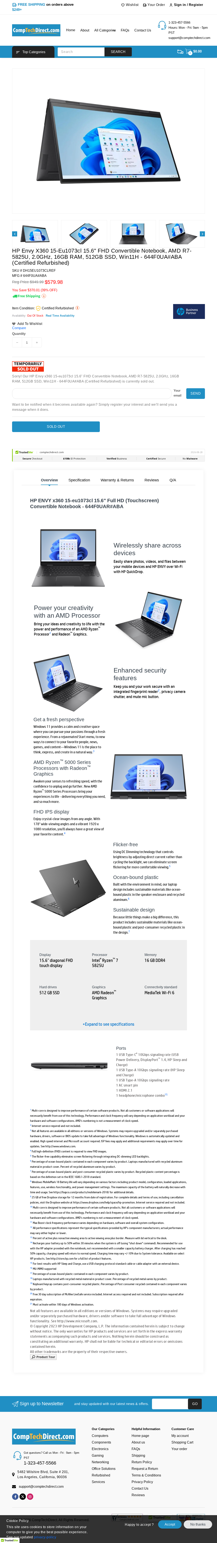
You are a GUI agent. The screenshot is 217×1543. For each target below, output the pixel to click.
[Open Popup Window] (43, 1357)
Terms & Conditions (146, 1475)
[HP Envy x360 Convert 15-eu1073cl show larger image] (148, 776)
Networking (100, 1462)
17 (31, 1272)
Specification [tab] (79, 480)
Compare (19, 328)
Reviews (138, 1495)
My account (180, 1436)
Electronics (100, 1449)
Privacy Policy (142, 1482)
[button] (33, 52)
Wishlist (132, 5)
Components (101, 1442)
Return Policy (142, 1462)
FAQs (136, 1449)
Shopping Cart (182, 1442)
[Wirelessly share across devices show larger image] (68, 558)
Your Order (156, 5)
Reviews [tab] (152, 480)
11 (31, 1221)
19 (31, 1283)
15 (166, 1094)
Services (98, 1482)
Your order (179, 1449)
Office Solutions (103, 1468)
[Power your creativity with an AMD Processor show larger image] (149, 620)
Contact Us (140, 1488)
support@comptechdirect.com (41, 1486)
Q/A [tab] (173, 480)
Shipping (138, 1455)
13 (31, 1237)
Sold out (56, 426)
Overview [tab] (49, 480)
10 (31, 1206)
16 (31, 1267)
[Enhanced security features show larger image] (68, 683)
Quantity (19, 333)
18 (31, 1278)
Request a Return (145, 1468)
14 (31, 1242)
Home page (140, 1436)
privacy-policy (44, 1537)
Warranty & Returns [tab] (117, 480)
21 (31, 1303)
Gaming (98, 1455)
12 (31, 1227)
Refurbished (101, 1475)
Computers (100, 1436)
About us (138, 1442)
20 (31, 1293)
